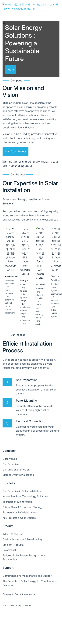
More (11, 69)
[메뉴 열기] (57, 16)
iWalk (12, 605)
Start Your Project (15, 151)
